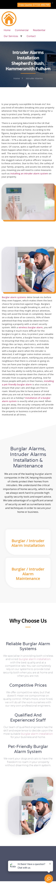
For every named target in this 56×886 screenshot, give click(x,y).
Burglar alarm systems (14, 297)
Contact (31, 36)
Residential (39, 30)
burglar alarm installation (34, 659)
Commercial (22, 30)
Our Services (11, 36)
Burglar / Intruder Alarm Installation (28, 543)
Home (7, 30)
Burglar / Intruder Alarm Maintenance (28, 573)
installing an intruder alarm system (29, 173)
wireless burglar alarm (31, 327)
